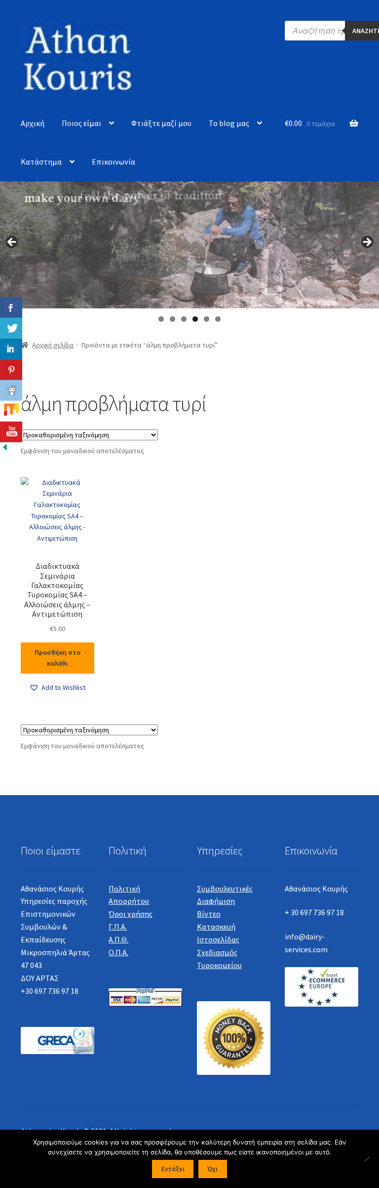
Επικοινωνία (113, 162)
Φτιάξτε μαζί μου (161, 123)
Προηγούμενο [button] (12, 242)
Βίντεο (209, 914)
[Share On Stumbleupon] (11, 411)
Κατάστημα (41, 162)
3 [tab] (184, 319)
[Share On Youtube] (11, 432)
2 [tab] (172, 319)
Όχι (212, 1169)
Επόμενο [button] (366, 242)
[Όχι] (367, 1159)
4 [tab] (195, 319)
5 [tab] (206, 319)
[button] (57, 687)
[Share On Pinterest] (11, 369)
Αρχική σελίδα (53, 344)
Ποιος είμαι (81, 123)
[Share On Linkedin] (11, 349)
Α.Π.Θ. (118, 939)
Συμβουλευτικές (225, 888)
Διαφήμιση (216, 901)
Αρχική (32, 123)
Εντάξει (173, 1169)
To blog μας (229, 123)
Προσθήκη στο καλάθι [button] (57, 658)
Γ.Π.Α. (118, 927)
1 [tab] (161, 319)
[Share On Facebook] (11, 307)
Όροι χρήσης (130, 914)
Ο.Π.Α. (118, 952)
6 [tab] (218, 319)
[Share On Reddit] (11, 390)
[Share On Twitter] (11, 328)
